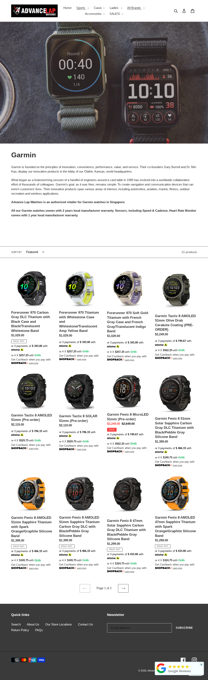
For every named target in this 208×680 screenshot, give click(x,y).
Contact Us (85, 624)
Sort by (16, 252)
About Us (33, 624)
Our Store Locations (58, 624)
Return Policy (20, 630)
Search (16, 624)
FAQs (39, 630)
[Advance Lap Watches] (161, 673)
